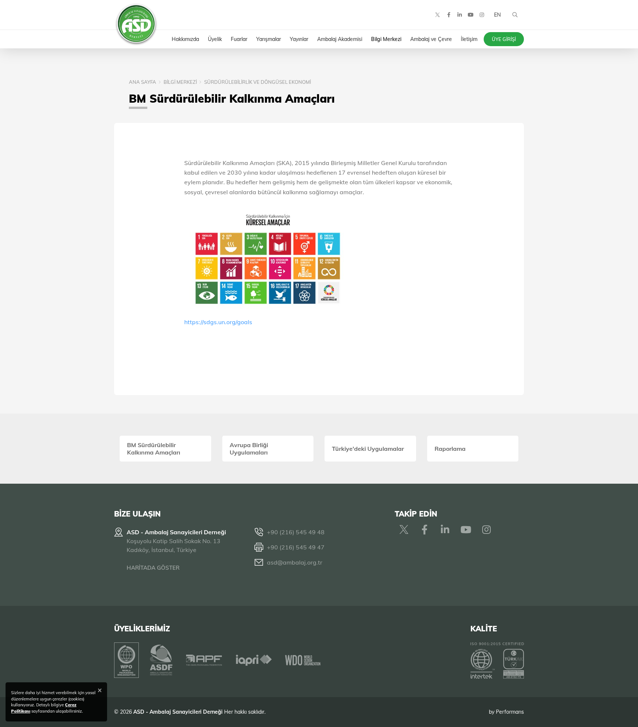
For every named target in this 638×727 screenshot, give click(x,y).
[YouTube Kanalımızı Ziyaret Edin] (470, 14)
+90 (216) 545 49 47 (296, 547)
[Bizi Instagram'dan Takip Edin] (481, 14)
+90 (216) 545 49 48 (296, 532)
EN (497, 14)
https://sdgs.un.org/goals (218, 322)
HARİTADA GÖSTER (153, 567)
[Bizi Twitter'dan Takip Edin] (437, 14)
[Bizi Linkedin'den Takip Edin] (459, 14)
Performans (510, 712)
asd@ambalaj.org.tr (294, 562)
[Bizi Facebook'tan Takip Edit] (448, 14)
